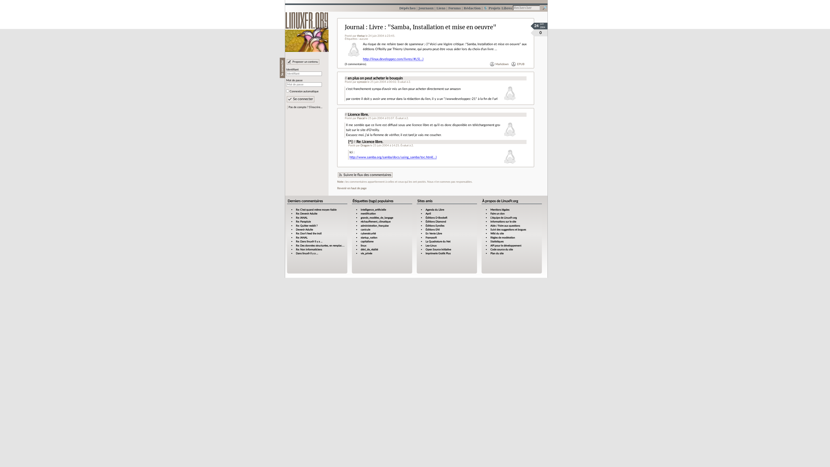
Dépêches (407, 8)
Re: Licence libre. (369, 142)
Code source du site (501, 249)
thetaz (361, 36)
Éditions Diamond (436, 221)
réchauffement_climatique (376, 221)
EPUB (520, 64)
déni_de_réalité (369, 249)
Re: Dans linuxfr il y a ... (309, 241)
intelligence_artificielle (373, 209)
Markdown (502, 64)
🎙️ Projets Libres (498, 8)
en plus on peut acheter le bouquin (375, 78)
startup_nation (369, 237)
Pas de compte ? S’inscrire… (305, 107)
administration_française (375, 225)
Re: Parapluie (303, 221)
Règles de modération (502, 237)
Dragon (365, 145)
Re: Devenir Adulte (306, 213)
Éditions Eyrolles (435, 225)
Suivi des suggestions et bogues (508, 229)
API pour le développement (505, 245)
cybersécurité (368, 233)
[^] (350, 142)
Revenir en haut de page (352, 188)
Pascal (361, 118)
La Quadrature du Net (438, 241)
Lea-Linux (431, 245)
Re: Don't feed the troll (309, 233)
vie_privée (366, 253)
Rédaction (472, 8)
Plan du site (497, 253)
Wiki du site (497, 233)
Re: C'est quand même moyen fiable (316, 209)
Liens (440, 8)
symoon (362, 82)
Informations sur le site (503, 221)
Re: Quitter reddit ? (307, 225)
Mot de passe (294, 80)
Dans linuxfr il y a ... (307, 253)
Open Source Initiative (438, 249)
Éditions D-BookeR (436, 217)
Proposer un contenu (305, 62)
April (428, 213)
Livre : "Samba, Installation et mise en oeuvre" (432, 27)
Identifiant (292, 69)
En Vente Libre (434, 233)
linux (363, 245)
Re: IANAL (302, 217)
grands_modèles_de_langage (377, 217)
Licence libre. (358, 114)
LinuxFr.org (307, 29)
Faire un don (497, 213)
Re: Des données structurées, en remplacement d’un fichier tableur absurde (338, 245)
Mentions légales (499, 209)
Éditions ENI (433, 229)
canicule (365, 229)
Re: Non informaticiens (309, 249)
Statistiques (497, 241)
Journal (354, 27)
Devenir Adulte (304, 229)
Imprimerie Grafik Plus (438, 253)
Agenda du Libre (435, 209)
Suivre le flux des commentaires (367, 175)
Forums (454, 8)
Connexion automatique (304, 91)
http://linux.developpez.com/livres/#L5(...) (393, 59)
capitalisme (367, 241)
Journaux (426, 8)
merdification (368, 213)
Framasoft (431, 237)
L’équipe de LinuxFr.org (503, 217)
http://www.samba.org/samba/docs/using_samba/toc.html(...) (393, 157)
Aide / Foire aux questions (505, 225)
